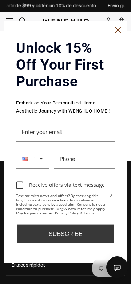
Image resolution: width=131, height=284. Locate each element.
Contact (117, 267)
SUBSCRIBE (65, 233)
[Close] (118, 30)
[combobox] (32, 159)
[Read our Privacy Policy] (110, 196)
